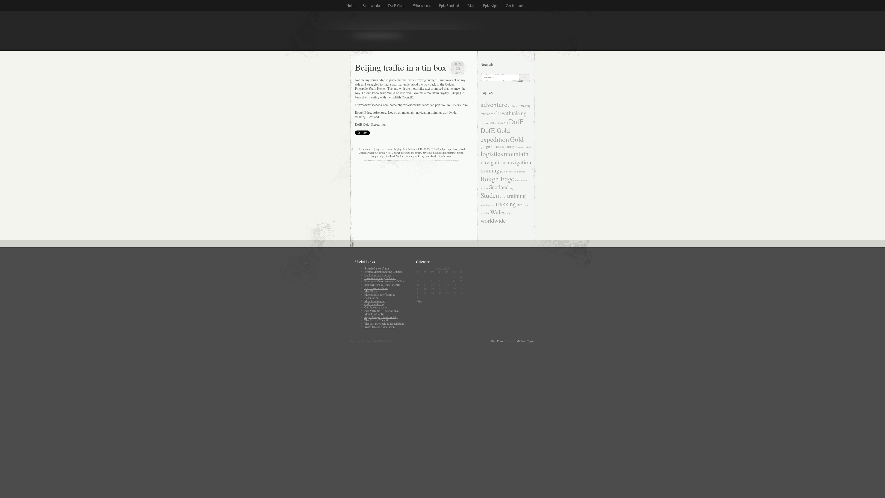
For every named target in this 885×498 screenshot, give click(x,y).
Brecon (485, 123)
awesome (488, 113)
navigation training (445, 152)
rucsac (524, 180)
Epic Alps (490, 5)
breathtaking (511, 113)
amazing (525, 105)
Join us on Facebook (376, 288)
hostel (397, 152)
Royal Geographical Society (381, 317)
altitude (513, 106)
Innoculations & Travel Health (382, 284)
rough (460, 152)
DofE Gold (396, 5)
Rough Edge (377, 156)
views (485, 213)
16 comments (364, 149)
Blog (471, 5)
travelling (485, 205)
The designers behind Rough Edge (384, 323)
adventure (387, 149)
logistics (405, 152)
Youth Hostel (445, 156)
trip (519, 204)
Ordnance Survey (374, 304)
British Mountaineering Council (383, 272)
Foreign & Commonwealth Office (384, 281)
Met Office (370, 291)
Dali (506, 123)
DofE (423, 149)
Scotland (390, 156)
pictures (509, 171)
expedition (452, 149)
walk (509, 213)
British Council (411, 149)
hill (493, 146)
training (410, 156)
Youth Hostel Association (379, 327)
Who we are (422, 5)
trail (504, 197)
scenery (484, 188)
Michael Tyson (525, 341)
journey (510, 146)
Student (400, 156)
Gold (462, 149)
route (517, 180)
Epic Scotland (449, 5)
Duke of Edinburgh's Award (380, 278)
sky (511, 188)
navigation (428, 152)
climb (500, 123)
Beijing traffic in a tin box (400, 67)
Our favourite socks (375, 307)
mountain (416, 152)
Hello (350, 5)
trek (493, 205)
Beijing (397, 149)
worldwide (431, 156)
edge (442, 149)
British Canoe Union (376, 268)
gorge (485, 146)
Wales (498, 212)
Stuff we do (371, 5)
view (525, 205)
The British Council (376, 320)
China (493, 123)
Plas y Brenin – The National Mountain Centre (381, 312)
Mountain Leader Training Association (379, 296)
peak (502, 171)
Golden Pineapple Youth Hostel (375, 152)
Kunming (520, 146)
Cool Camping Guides (377, 275)
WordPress (497, 341)
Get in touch (515, 5)
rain (516, 171)
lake (528, 147)
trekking (419, 156)
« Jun (419, 301)
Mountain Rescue (374, 301)
